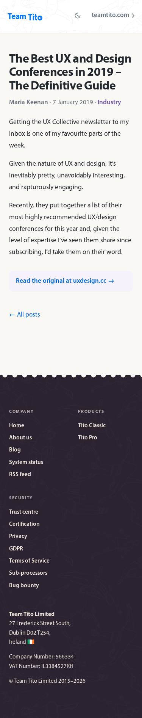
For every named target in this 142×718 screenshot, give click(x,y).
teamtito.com (110, 15)
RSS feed (20, 475)
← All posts (24, 315)
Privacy (18, 536)
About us (20, 438)
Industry (109, 102)
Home (16, 426)
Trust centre (23, 512)
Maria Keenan (28, 102)
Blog (15, 450)
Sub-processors (28, 573)
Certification (24, 524)
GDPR (16, 549)
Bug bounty (24, 586)
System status (26, 463)
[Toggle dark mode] (77, 15)
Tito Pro (87, 438)
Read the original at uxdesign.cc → (65, 281)
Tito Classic (92, 426)
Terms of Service (29, 561)
